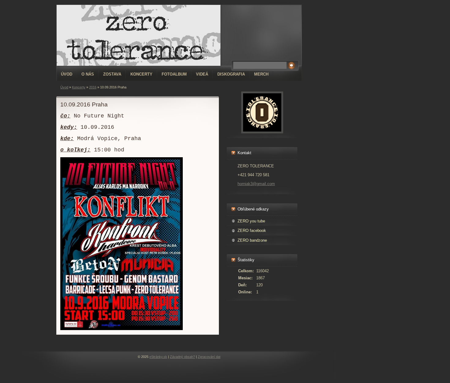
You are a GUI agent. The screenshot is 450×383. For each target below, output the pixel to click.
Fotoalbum (174, 74)
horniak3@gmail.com (256, 183)
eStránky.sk (158, 357)
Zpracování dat (209, 357)
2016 (92, 87)
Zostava (112, 74)
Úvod (66, 74)
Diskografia (231, 74)
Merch (261, 74)
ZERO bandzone (252, 240)
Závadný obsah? (182, 357)
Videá (202, 74)
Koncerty (141, 74)
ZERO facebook (252, 230)
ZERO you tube (251, 221)
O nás (87, 74)
